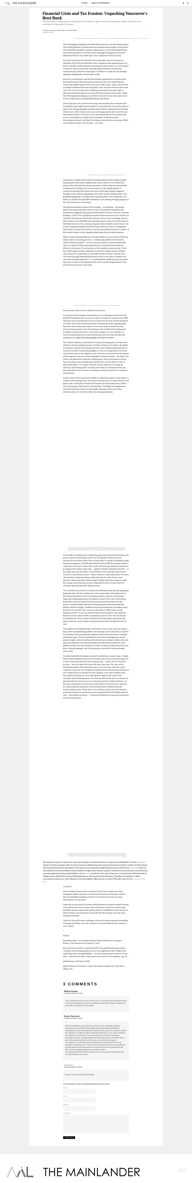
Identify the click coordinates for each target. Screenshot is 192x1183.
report (88, 948)
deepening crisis (80, 599)
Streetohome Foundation (77, 44)
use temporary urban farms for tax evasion (99, 232)
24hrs (92, 109)
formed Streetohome (79, 96)
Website (66, 1104)
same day (104, 112)
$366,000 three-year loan (78, 47)
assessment (97, 66)
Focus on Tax (117, 259)
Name (65, 1088)
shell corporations (86, 194)
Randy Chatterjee (72, 1016)
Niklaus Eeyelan (71, 991)
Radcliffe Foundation (71, 196)
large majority (120, 199)
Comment (67, 1113)
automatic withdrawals (72, 74)
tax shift (75, 256)
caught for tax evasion (83, 212)
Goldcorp (133, 868)
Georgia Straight (79, 109)
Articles (85, 3)
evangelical (141, 862)
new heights (91, 350)
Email (65, 1096)
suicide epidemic (76, 648)
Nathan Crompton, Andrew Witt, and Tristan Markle (61, 30)
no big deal (120, 226)
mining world (112, 188)
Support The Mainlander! (100, 3)
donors (88, 873)
